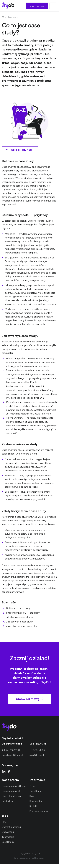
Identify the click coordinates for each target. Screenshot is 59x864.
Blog (31, 796)
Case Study (35, 791)
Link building (8, 801)
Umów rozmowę (37, 5)
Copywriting (8, 831)
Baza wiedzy (35, 801)
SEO (4, 821)
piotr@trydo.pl (36, 755)
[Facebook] (9, 771)
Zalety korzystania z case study (22, 625)
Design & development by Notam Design (30, 858)
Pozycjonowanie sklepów (14, 786)
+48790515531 (37, 750)
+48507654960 (11, 750)
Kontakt (33, 806)
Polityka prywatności (39, 811)
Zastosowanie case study (19, 621)
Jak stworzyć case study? (19, 617)
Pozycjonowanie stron (12, 791)
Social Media (8, 841)
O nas (32, 786)
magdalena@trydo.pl (12, 755)
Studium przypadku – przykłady (23, 612)
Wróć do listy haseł (21, 149)
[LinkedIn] (4, 771)
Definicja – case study (18, 608)
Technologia (8, 836)
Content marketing (11, 796)
